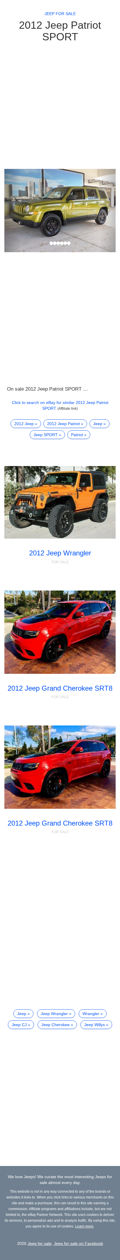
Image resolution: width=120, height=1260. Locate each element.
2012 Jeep (24, 423)
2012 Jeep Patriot (63, 423)
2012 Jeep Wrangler (60, 553)
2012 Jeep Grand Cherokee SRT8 (60, 688)
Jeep (97, 423)
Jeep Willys (94, 1024)
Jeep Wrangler (54, 1013)
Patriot (77, 434)
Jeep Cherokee (55, 1024)
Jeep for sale (60, 13)
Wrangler (90, 1013)
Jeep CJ (19, 1024)
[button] (12, 210)
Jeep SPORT (45, 434)
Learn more (84, 1226)
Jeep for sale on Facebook (78, 1243)
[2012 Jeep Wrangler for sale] (60, 502)
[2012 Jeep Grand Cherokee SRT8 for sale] (60, 632)
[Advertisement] (60, 105)
